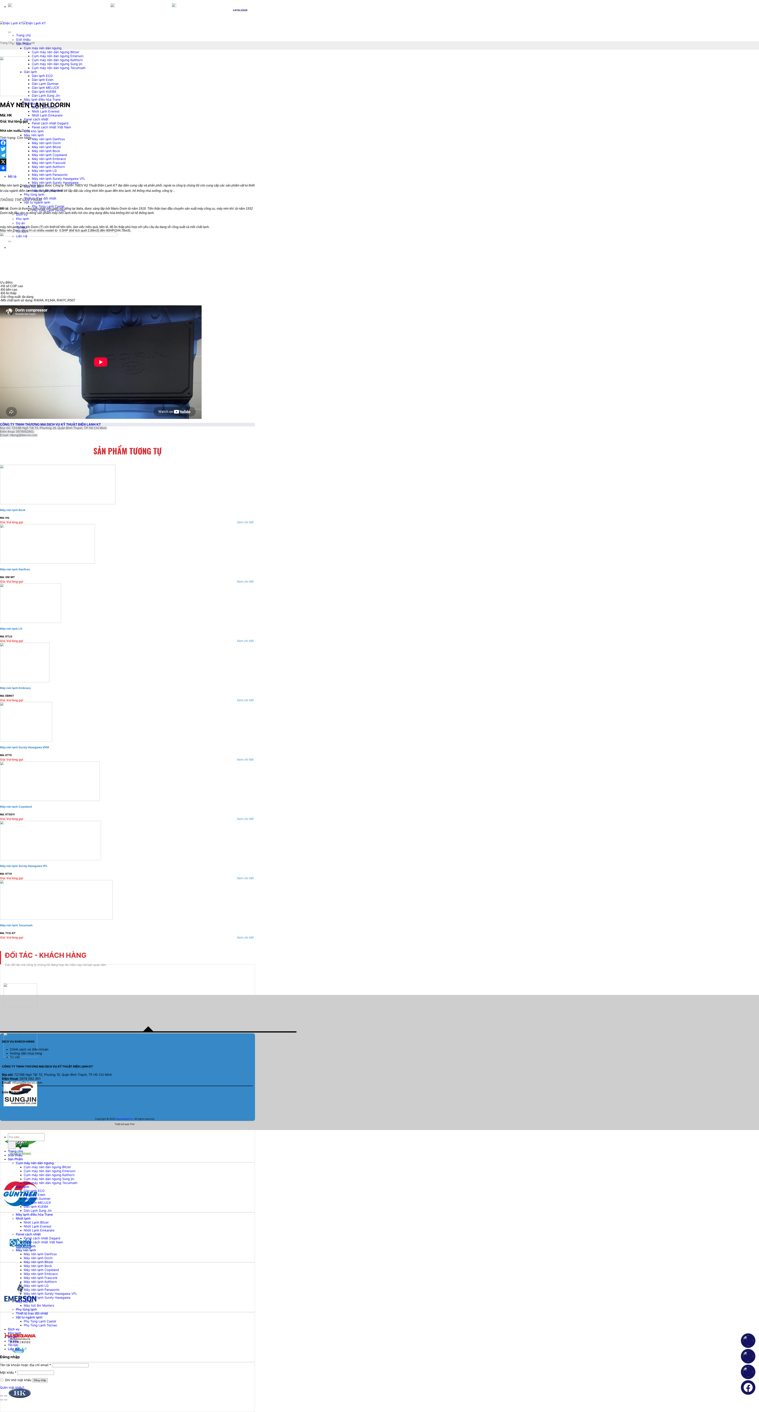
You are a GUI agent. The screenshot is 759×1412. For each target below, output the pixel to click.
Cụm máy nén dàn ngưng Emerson (57, 56)
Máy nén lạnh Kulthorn (48, 167)
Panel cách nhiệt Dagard (50, 123)
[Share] (127, 168)
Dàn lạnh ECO (34, 1191)
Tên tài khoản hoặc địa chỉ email (25, 1365)
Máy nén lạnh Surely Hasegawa (47, 1297)
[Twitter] (127, 149)
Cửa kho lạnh (34, 131)
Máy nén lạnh (34, 135)
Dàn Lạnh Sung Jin (38, 1210)
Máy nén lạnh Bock (46, 151)
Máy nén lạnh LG (44, 171)
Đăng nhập (40, 1380)
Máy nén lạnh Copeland (49, 155)
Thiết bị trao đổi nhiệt (32, 1313)
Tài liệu (13, 1341)
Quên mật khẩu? (12, 1387)
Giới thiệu (23, 40)
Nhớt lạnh (23, 1218)
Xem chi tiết (245, 522)
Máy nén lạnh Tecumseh (16, 925)
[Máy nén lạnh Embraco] (24, 681)
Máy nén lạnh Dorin (46, 143)
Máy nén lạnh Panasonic (50, 175)
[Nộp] (12, 1145)
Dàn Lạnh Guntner (37, 1199)
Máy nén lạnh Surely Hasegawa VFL (58, 179)
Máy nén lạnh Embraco (49, 159)
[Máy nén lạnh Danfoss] (47, 562)
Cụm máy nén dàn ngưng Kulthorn (57, 60)
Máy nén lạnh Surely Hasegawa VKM (24, 747)
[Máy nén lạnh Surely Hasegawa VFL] (50, 859)
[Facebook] (127, 143)
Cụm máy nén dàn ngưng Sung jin (57, 64)
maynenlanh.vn (124, 1118)
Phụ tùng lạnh (34, 194)
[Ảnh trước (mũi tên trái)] (1, 1399)
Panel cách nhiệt (36, 119)
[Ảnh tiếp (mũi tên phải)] (5, 1399)
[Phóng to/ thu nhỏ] (5, 1395)
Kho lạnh (14, 1333)
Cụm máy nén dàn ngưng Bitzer (55, 52)
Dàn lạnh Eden (34, 1195)
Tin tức (13, 1345)
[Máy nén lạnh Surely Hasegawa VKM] (26, 740)
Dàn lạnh (22, 1187)
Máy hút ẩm (24, 1301)
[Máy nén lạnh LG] (30, 622)
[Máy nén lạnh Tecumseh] (56, 918)
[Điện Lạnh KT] (23, 23)
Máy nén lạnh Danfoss (48, 139)
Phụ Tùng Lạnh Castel (40, 1321)
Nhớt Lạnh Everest (45, 111)
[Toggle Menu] (9, 32)
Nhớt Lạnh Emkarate (47, 115)
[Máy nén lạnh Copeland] (50, 800)
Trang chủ (23, 35)
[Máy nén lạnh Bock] (57, 503)
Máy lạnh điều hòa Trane (42, 99)
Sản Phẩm (15, 1159)
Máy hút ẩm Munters (39, 1305)
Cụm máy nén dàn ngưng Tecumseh (58, 68)
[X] (127, 162)
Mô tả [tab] (12, 176)
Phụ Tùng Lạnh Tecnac (40, 1325)
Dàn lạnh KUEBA (36, 1207)
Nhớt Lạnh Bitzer (36, 1222)
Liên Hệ (13, 1349)
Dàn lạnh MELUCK (37, 1203)
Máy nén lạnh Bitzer (46, 147)
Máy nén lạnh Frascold (48, 163)
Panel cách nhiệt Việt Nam (51, 127)
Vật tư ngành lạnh (37, 202)
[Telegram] (127, 155)
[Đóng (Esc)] (1, 1395)
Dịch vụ (13, 1329)
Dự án (12, 1337)
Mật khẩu (8, 1372)
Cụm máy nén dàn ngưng (42, 48)
